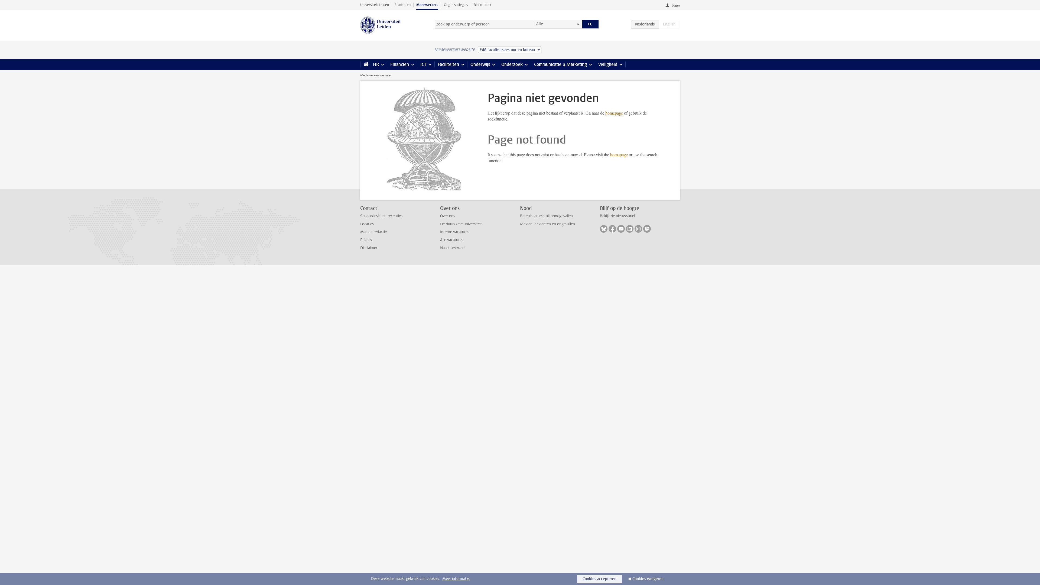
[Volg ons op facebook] (612, 229)
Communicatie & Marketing (560, 64)
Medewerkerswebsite (375, 75)
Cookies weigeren (648, 578)
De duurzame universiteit (461, 224)
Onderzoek (512, 64)
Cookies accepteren (599, 578)
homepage (614, 113)
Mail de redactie (373, 232)
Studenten (403, 4)
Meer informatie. (456, 578)
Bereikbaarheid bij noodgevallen (546, 216)
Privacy (366, 239)
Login (676, 5)
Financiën (399, 64)
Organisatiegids (456, 4)
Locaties (367, 224)
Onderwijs (480, 64)
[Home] (365, 64)
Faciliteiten (448, 64)
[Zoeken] (590, 24)
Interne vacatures (454, 232)
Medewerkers (427, 4)
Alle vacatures (451, 239)
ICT (423, 64)
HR (376, 64)
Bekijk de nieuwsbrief (617, 216)
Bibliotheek (482, 4)
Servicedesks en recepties (381, 216)
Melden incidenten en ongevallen (547, 224)
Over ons (447, 216)
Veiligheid (607, 64)
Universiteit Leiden (374, 4)
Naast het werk (453, 248)
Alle (539, 24)
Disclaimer (368, 248)
